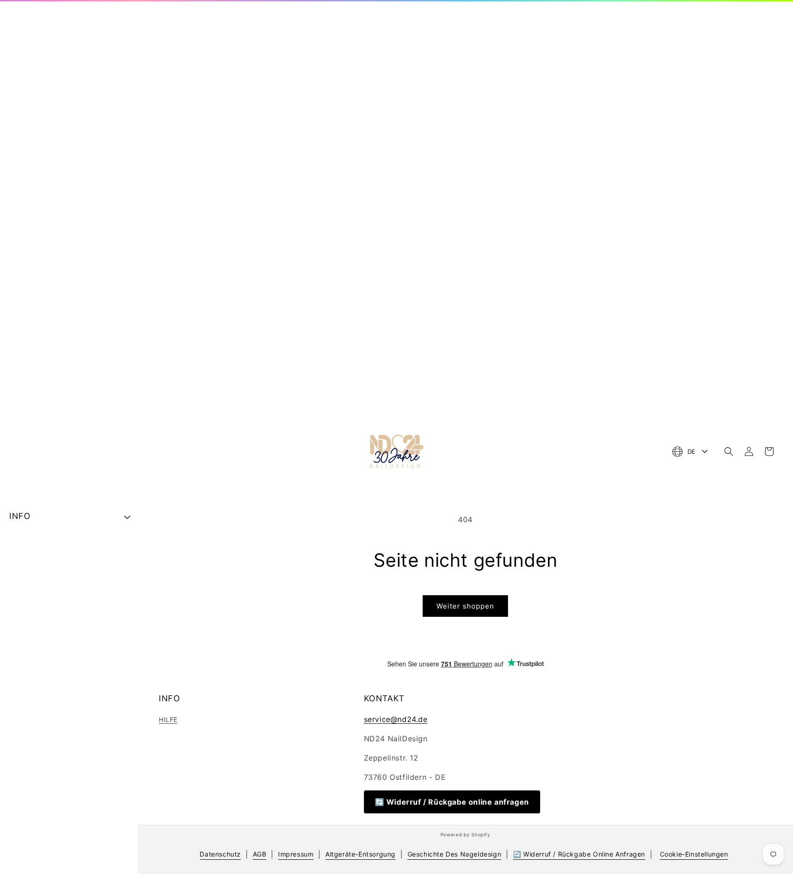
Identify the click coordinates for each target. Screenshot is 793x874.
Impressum (295, 854)
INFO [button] (19, 516)
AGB (260, 854)
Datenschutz (220, 854)
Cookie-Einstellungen (694, 854)
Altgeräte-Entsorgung (360, 854)
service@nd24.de (396, 719)
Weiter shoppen (465, 606)
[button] (729, 451)
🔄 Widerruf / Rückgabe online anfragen (452, 801)
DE (691, 451)
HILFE (168, 719)
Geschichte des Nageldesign (455, 854)
